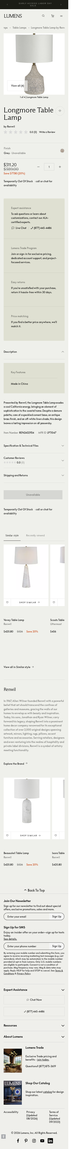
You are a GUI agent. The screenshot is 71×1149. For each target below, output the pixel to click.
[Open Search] (43, 16)
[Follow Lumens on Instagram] (34, 1141)
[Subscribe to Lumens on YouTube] (42, 1141)
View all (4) (17, 85)
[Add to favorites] (60, 111)
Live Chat (21, 227)
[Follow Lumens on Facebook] (18, 1141)
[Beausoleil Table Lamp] (27, 801)
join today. (43, 1059)
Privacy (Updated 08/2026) (32, 1115)
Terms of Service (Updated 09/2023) (54, 1116)
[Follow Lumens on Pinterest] (26, 1141)
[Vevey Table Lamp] (26, 567)
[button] (16, 132)
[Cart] (53, 16)
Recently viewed (35, 535)
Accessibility (11, 1111)
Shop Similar (27, 602)
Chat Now (36, 999)
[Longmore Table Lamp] (34, 64)
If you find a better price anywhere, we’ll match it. (34, 324)
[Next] (61, 4)
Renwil (11, 126)
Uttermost (56, 623)
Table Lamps (19, 27)
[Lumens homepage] (13, 16)
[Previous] (7, 4)
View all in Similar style (17, 667)
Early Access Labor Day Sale (35, 4)
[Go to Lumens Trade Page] (13, 1061)
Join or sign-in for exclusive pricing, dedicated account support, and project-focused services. (34, 258)
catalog (47, 1091)
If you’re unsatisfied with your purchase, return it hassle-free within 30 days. (33, 290)
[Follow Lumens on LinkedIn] (50, 1141)
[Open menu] (61, 16)
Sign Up (56, 916)
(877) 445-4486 (43, 227)
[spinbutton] (49, 166)
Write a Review (47, 132)
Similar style (12, 535)
